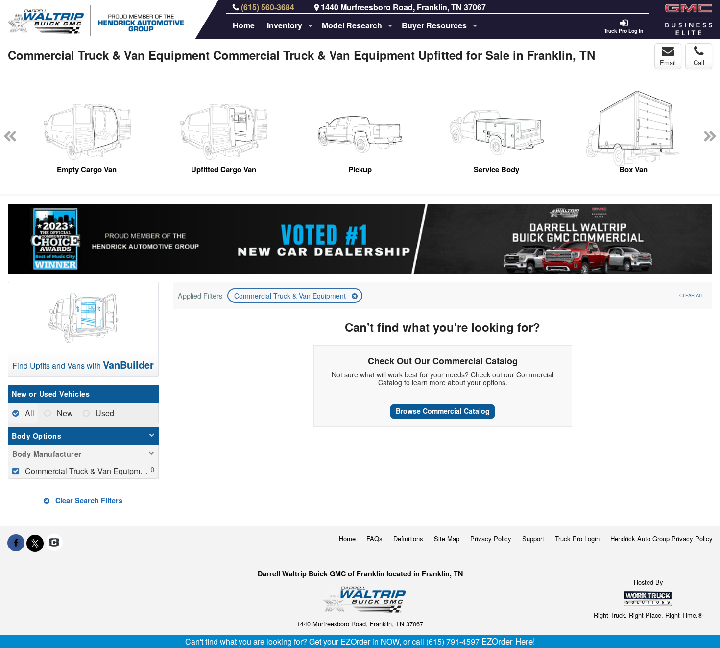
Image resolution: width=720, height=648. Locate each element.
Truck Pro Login (577, 538)
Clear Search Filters (87, 500)
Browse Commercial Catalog (443, 411)
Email (668, 62)
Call (699, 62)
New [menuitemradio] (64, 413)
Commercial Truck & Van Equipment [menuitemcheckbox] (87, 470)
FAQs (374, 538)
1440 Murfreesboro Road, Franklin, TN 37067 (403, 7)
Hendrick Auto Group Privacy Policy (661, 538)
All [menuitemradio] (28, 413)
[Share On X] (35, 543)
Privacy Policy (490, 538)
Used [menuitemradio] (104, 413)
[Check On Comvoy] (54, 543)
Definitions (408, 538)
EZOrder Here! (508, 641)
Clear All (691, 295)
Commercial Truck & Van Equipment (291, 295)
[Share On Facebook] (15, 543)
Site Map (446, 538)
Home (244, 25)
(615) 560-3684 (267, 7)
